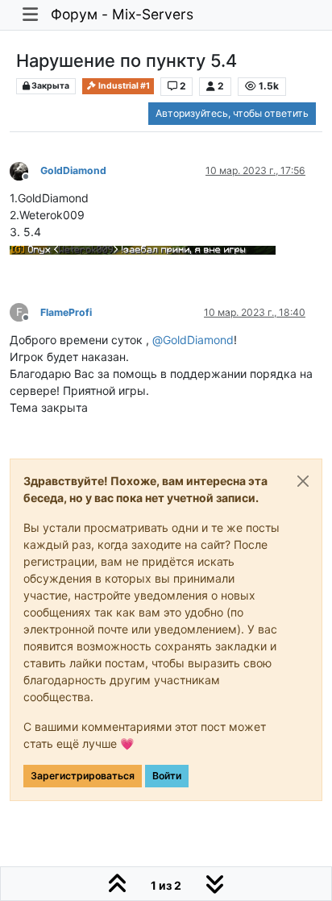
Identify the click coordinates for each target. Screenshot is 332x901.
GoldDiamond (73, 170)
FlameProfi (66, 312)
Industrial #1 (123, 86)
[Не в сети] (25, 169)
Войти (166, 776)
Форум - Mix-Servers (122, 14)
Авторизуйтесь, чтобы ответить (232, 113)
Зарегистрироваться (83, 776)
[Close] (303, 481)
